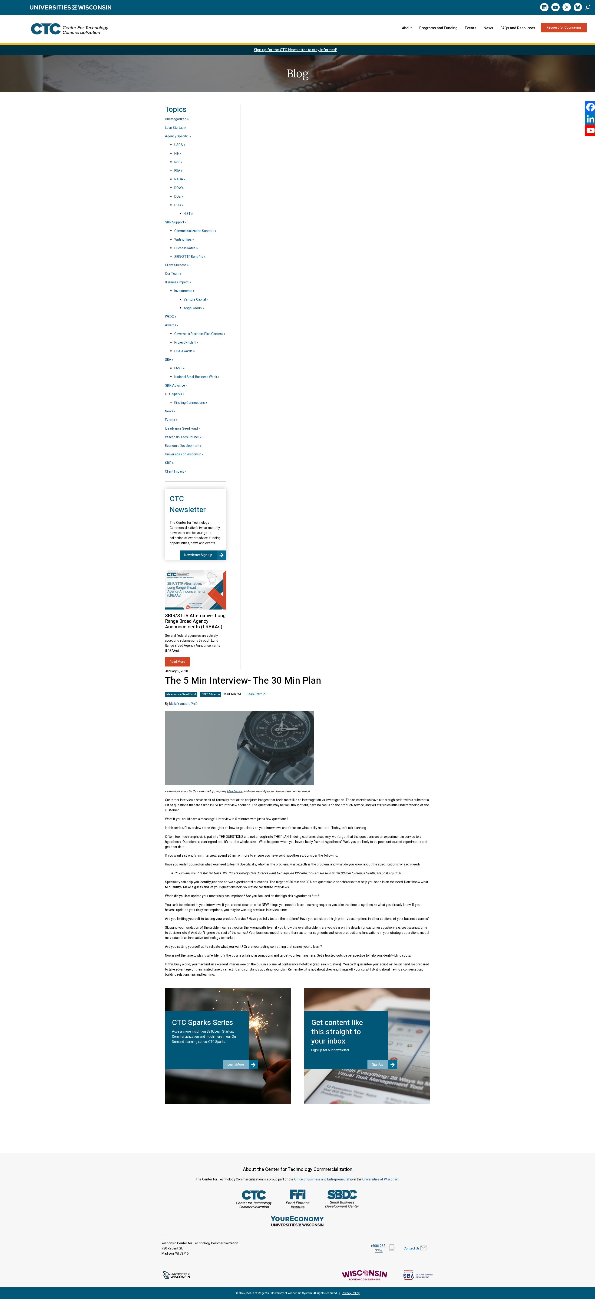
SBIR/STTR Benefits (188, 256)
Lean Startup (256, 694)
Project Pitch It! (185, 342)
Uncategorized (175, 119)
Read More (177, 661)
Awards (170, 325)
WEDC (169, 316)
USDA (178, 144)
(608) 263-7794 (379, 1248)
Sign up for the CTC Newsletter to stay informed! (295, 50)
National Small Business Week (195, 376)
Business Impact (176, 282)
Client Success (175, 265)
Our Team (172, 273)
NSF (177, 162)
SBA (168, 359)
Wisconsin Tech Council (182, 437)
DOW (178, 188)
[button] (587, 7)
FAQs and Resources (517, 28)
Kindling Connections (189, 402)
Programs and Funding (438, 28)
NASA (178, 179)
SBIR (168, 463)
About (407, 28)
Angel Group (193, 308)
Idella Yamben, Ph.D (183, 703)
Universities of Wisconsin (183, 454)
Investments (183, 290)
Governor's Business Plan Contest (198, 333)
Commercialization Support (194, 231)
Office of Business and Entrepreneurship (323, 1179)
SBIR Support (174, 222)
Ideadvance (234, 791)
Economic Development (182, 445)
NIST (187, 213)
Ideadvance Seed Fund (181, 694)
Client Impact (174, 471)
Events (470, 28)
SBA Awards (183, 351)
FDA (177, 170)
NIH (176, 153)
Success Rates (184, 248)
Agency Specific (176, 136)
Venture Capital (195, 299)
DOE (177, 196)
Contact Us (412, 1248)
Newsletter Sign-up (198, 555)
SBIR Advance (211, 694)
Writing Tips (183, 239)
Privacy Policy (351, 1293)
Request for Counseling (564, 27)
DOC (177, 205)
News (488, 28)
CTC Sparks (173, 394)
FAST (178, 368)
